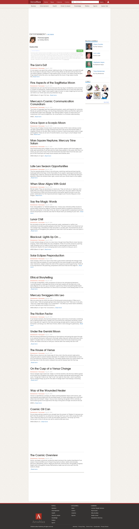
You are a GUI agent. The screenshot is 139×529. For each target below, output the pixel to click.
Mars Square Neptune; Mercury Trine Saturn (53, 141)
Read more (36, 77)
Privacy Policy (81, 526)
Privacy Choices (104, 526)
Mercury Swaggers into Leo (47, 295)
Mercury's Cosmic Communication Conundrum (52, 102)
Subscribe (79, 50)
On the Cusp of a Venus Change (50, 368)
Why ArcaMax (94, 513)
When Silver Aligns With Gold (48, 183)
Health (55, 6)
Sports (95, 6)
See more (106, 102)
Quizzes (73, 515)
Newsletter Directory (96, 518)
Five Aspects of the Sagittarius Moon (52, 82)
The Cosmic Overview (44, 455)
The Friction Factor (41, 313)
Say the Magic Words (43, 201)
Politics (87, 6)
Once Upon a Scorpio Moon (47, 122)
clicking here (66, 59)
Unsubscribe (97, 526)
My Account (94, 510)
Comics (73, 510)
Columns (73, 513)
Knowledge (77, 6)
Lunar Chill (36, 219)
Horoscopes (41, 68)
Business (33, 6)
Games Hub (104, 6)
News (72, 508)
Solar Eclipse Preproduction (47, 255)
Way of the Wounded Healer (48, 390)
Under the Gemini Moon (45, 331)
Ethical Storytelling (41, 277)
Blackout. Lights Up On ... (45, 237)
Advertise (75, 526)
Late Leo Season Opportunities (49, 166)
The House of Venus (42, 350)
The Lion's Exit (38, 65)
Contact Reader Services (97, 508)
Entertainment (44, 6)
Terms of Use (89, 526)
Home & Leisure (65, 6)
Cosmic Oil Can (40, 409)
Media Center (94, 515)
